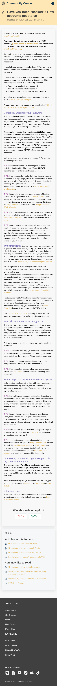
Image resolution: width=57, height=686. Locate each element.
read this (8, 308)
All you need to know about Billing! (22, 544)
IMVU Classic (11, 645)
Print (10, 533)
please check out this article (25, 44)
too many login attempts (21, 100)
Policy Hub (10, 629)
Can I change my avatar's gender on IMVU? (26, 557)
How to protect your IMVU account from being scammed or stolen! (27, 572)
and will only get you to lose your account (35, 262)
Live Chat (28, 483)
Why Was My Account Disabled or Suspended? (27, 579)
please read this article (17, 313)
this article (18, 371)
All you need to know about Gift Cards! (24, 548)
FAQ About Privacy (16, 583)
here (6, 220)
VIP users (40, 483)
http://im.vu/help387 (12, 36)
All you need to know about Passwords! (24, 567)
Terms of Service (38, 197)
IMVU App (10, 655)
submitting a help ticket (13, 217)
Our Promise (10, 615)
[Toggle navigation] (52, 3)
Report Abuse (12, 204)
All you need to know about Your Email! (24, 552)
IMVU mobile (40, 445)
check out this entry (13, 49)
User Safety (10, 624)
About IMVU (10, 610)
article (45, 306)
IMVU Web (10, 641)
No (22, 516)
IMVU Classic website (23, 445)
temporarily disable (38, 443)
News (7, 620)
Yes (36, 516)
